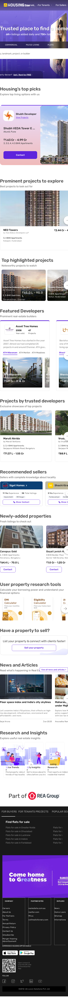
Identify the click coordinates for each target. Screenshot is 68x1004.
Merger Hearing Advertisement (10, 940)
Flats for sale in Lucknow (18, 835)
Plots (51, 45)
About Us (7, 912)
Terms (5, 920)
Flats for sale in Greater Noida (20, 827)
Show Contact (22, 502)
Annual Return (9, 923)
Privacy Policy (9, 927)
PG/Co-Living (32, 45)
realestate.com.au (36, 908)
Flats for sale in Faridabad (18, 842)
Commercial (11, 45)
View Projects (22, 117)
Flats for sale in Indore (17, 839)
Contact (20, 155)
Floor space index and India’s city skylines (25, 702)
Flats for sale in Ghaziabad (19, 831)
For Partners (8, 916)
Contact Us (8, 931)
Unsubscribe (8, 935)
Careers (6, 908)
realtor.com (33, 912)
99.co (30, 916)
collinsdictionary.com (38, 920)
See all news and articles (53, 670)
